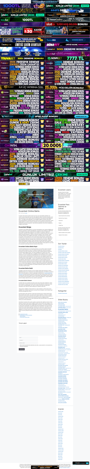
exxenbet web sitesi (62, 377)
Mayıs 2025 (60, 417)
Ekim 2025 (60, 413)
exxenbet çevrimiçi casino (61, 384)
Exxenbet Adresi (61, 246)
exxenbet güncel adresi (62, 338)
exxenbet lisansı (69, 349)
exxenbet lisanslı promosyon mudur (62, 349)
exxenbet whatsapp (62, 378)
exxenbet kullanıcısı (67, 348)
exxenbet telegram (62, 371)
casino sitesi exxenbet (61, 304)
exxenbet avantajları (68, 307)
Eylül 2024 (60, 427)
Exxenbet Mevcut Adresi (62, 257)
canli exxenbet (61, 303)
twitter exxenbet (65, 398)
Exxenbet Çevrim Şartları (62, 278)
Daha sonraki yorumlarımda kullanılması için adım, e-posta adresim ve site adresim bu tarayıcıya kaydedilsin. (36, 346)
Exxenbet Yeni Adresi (63, 381)
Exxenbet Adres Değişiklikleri (63, 281)
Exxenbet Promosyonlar (62, 293)
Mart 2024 (60, 437)
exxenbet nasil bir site (62, 355)
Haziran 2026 (60, 411)
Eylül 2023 (60, 446)
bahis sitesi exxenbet (62, 302)
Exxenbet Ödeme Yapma (62, 250)
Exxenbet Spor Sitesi (62, 258)
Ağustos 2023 (60, 448)
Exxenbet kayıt (61, 347)
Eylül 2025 (60, 414)
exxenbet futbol (60, 326)
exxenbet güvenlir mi (62, 342)
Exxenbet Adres (61, 306)
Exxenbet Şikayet (61, 389)
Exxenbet (60, 249)
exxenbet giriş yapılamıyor (62, 334)
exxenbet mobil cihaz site (67, 353)
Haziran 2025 (60, 416)
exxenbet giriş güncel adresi (61, 333)
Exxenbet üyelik (61, 388)
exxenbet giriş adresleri (61, 332)
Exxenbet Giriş (61, 247)
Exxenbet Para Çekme (63, 365)
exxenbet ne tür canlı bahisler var (62, 360)
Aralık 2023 (60, 441)
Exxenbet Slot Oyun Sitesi (63, 284)
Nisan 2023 (60, 454)
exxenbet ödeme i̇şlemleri (62, 385)
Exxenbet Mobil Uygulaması (62, 354)
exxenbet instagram (62, 344)
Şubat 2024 (60, 438)
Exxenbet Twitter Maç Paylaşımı (64, 252)
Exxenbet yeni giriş (62, 383)
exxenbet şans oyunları (67, 389)
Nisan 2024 (60, 435)
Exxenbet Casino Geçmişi (63, 279)
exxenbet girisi (61, 329)
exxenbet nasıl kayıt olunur (63, 359)
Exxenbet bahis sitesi (63, 312)
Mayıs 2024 (60, 433)
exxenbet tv (60, 373)
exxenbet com (61, 324)
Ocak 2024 (60, 440)
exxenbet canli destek (62, 318)
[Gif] (45, 87)
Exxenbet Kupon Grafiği (62, 274)
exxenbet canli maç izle (63, 319)
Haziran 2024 (60, 432)
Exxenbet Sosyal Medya (62, 273)
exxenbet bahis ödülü (60, 313)
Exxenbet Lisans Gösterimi (63, 268)
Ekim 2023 (60, 445)
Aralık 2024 (60, 422)
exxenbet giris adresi (62, 327)
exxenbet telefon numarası (67, 370)
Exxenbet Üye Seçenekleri (63, 265)
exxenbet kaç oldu (61, 348)
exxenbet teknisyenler (60, 370)
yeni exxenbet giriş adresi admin (62, 401)
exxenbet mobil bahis (60, 353)
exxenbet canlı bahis (61, 321)
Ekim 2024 (60, 425)
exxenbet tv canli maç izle (63, 374)
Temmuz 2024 (61, 430)
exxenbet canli (68, 317)
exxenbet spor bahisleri (62, 369)
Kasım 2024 (60, 424)
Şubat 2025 (60, 419)
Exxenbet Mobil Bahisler (62, 276)
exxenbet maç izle (61, 350)
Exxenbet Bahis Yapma (62, 263)
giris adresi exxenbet (62, 391)
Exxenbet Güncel (62, 336)
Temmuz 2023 (61, 449)
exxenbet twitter (62, 376)
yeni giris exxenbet (62, 402)
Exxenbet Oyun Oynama (62, 262)
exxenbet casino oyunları (62, 322)
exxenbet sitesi (61, 367)
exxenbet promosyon (62, 366)
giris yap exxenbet (62, 394)
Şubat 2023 (60, 457)
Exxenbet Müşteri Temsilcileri (63, 260)
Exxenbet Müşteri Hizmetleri (63, 254)
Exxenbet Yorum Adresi (62, 271)
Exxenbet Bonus (62, 317)
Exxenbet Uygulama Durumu (63, 282)
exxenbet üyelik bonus (68, 388)
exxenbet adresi (62, 307)
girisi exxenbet (60, 393)
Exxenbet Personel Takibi (63, 266)
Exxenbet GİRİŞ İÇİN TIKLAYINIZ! (45, 36)
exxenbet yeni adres (63, 380)
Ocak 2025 (60, 421)
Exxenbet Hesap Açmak (62, 255)
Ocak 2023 (60, 459)
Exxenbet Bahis (22, 315)
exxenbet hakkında (61, 343)
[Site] (22, 63)
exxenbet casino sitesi (62, 323)
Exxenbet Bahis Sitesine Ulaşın (24, 317)
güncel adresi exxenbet (63, 395)
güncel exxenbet (60, 397)
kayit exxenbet (67, 397)
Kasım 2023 (60, 443)
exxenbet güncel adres (61, 337)
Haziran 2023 (60, 451)
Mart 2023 (60, 456)
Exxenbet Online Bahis (28, 315)
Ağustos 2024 (60, 429)
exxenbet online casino (61, 361)
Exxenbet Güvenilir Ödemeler (63, 270)
